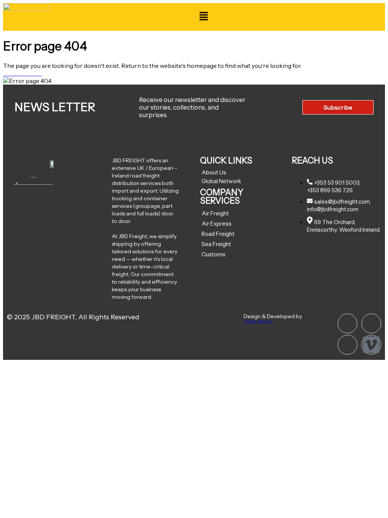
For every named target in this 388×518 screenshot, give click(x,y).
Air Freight (215, 213)
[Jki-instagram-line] (347, 323)
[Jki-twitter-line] (371, 323)
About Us (214, 172)
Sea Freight (216, 244)
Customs (213, 254)
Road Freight (218, 233)
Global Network (221, 181)
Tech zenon (258, 321)
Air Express (217, 223)
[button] (203, 16)
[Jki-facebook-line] (347, 345)
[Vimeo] (371, 345)
